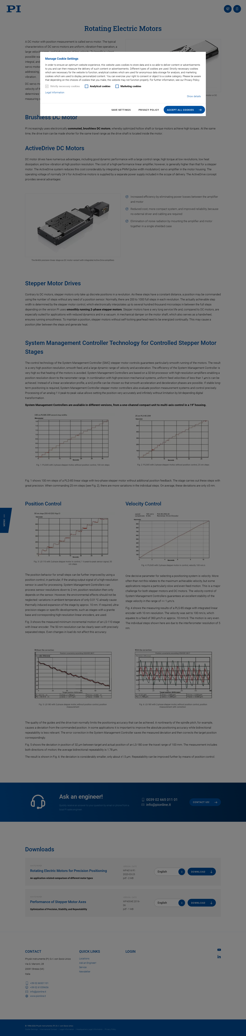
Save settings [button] (121, 110)
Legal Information (54, 92)
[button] (184, 110)
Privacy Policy (149, 110)
